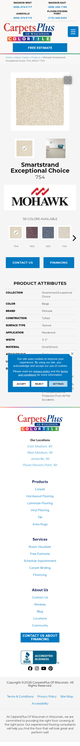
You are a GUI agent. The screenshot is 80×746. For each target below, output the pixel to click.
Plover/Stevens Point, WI (40, 465)
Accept (21, 384)
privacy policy (41, 371)
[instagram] (37, 668)
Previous (6, 146)
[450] (32, 232)
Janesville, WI (40, 458)
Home (9, 57)
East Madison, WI (40, 446)
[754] (16, 232)
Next (74, 146)
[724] (64, 232)
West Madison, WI (40, 452)
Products (35, 57)
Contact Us (22, 262)
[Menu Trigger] (73, 31)
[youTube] (44, 668)
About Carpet (22, 57)
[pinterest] (50, 668)
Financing (59, 262)
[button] (40, 47)
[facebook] (30, 668)
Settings (58, 384)
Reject (39, 384)
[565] (48, 232)
